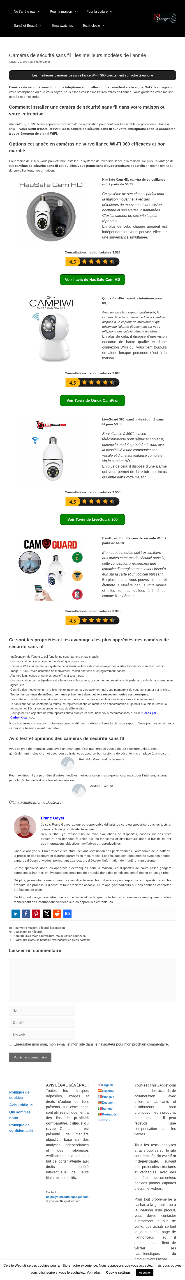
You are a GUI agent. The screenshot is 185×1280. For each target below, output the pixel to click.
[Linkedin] (16, 914)
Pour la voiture (97, 11)
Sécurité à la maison (52, 927)
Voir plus (94, 1272)
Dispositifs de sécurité (28, 932)
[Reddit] (57, 914)
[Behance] (67, 914)
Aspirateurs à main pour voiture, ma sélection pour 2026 (50, 936)
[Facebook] (26, 914)
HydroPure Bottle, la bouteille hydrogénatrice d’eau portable (52, 940)
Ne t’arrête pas (24, 11)
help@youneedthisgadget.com (67, 1197)
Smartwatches (62, 25)
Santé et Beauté (25, 25)
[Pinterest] (36, 914)
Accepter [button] (145, 1272)
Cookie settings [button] (118, 1272)
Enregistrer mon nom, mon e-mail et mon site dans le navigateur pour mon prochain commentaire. (91, 1044)
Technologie (91, 25)
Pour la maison (61, 11)
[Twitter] (47, 914)
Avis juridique (21, 1105)
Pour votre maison (25, 927)
